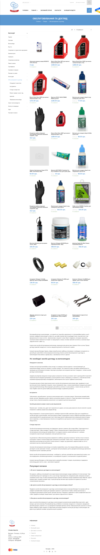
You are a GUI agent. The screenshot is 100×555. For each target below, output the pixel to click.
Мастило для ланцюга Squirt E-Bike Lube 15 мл (82, 134)
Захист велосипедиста (14, 103)
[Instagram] (46, 551)
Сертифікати (11, 66)
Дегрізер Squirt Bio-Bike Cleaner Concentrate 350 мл (80, 244)
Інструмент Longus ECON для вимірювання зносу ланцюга (59, 315)
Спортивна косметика (13, 60)
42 (86, 328)
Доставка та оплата (80, 2)
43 (89, 328)
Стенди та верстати (15, 89)
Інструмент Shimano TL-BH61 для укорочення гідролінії (60, 279)
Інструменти (13, 86)
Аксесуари (11, 76)
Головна (25, 10)
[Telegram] (49, 551)
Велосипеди (11, 43)
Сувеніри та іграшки (13, 70)
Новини (33, 525)
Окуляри (10, 40)
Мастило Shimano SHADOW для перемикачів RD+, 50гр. (59, 244)
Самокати (10, 56)
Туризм (10, 37)
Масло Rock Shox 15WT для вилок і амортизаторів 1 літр (39, 98)
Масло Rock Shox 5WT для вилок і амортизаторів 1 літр (60, 62)
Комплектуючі (11, 53)
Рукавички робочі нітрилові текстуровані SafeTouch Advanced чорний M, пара (39, 207)
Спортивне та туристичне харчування (17, 50)
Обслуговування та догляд (15, 79)
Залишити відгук (69, 10)
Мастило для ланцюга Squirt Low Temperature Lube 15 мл (81, 171)
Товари (33, 10)
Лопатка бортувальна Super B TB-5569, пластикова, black (39, 171)
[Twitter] (52, 551)
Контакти (58, 10)
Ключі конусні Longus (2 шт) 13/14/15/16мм (80, 315)
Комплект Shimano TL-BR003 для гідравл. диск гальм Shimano (81, 279)
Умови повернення (36, 535)
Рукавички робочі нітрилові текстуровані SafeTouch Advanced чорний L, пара (39, 134)
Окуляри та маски (12, 112)
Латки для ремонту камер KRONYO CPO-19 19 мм (39, 62)
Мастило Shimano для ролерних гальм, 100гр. (38, 244)
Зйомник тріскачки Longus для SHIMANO (38, 315)
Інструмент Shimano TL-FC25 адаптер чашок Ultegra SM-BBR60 (39, 279)
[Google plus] (55, 551)
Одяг (9, 109)
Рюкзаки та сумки (12, 73)
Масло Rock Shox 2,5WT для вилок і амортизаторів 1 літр (81, 62)
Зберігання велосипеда (15, 99)
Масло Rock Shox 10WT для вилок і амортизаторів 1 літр (60, 134)
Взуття (10, 47)
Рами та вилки (12, 63)
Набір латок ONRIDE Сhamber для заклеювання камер (81, 206)
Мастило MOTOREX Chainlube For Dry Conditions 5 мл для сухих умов (60, 171)
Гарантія (72, 2)
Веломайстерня (46, 10)
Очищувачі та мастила (15, 83)
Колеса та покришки (13, 106)
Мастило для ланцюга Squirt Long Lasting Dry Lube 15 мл (81, 98)
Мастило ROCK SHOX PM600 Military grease (59, 98)
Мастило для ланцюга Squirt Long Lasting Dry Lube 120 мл (60, 206)
